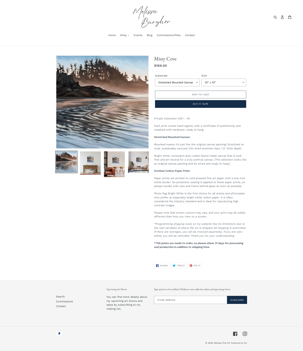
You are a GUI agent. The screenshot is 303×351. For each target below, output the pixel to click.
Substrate (161, 75)
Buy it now (200, 103)
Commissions (64, 301)
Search (60, 296)
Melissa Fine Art (222, 343)
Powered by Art (239, 343)
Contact (61, 306)
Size (204, 75)
